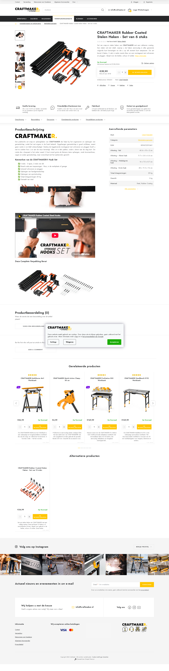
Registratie (149, 2)
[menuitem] (21, 19)
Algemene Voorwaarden (61, 2)
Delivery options (149, 63)
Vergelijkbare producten (94, 119)
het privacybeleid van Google (92, 336)
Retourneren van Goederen (42, 2)
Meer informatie (140, 56)
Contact (17, 2)
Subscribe (146, 585)
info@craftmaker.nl (118, 10)
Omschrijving (19, 119)
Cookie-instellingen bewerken (100, 657)
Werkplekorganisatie (145, 140)
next (152, 403)
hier (76, 336)
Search (102, 10)
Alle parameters (130, 189)
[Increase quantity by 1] (125, 72)
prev (16, 403)
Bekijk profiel (142, 547)
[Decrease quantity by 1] (119, 72)
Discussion (50, 119)
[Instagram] (134, 607)
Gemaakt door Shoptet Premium (85, 659)
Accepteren (114, 342)
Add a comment (35, 350)
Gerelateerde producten (70, 119)
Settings (53, 342)
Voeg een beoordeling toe (35, 326)
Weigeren (69, 342)
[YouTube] (139, 607)
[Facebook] (129, 607)
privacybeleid (145, 590)
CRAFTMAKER (123, 80)
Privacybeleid (19, 644)
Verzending (26, 2)
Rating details (122, 41)
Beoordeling (35, 119)
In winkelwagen (139, 72)
